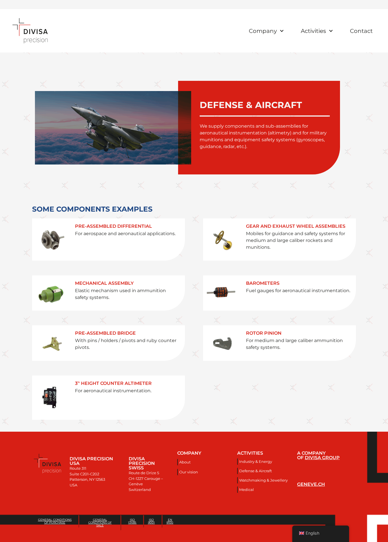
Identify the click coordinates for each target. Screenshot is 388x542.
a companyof (318, 455)
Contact (361, 31)
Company (263, 31)
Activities (313, 31)
